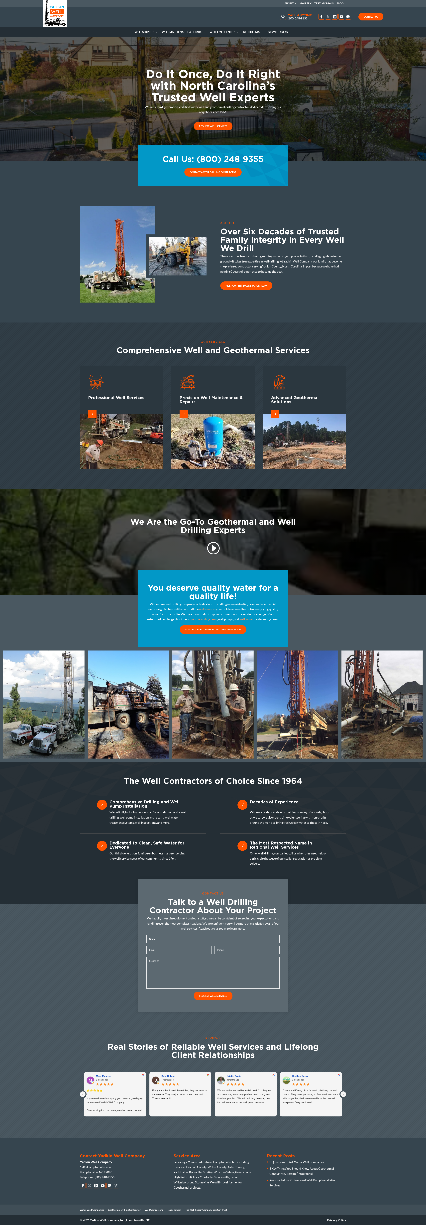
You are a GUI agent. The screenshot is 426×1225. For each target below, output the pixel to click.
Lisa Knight (102, 1076)
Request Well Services (213, 126)
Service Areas (278, 32)
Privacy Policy (336, 1220)
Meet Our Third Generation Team (246, 285)
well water (246, 619)
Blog (340, 3)
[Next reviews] (343, 1094)
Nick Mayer (233, 1076)
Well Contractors (154, 1209)
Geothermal (252, 32)
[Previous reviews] (83, 1094)
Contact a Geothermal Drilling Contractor (213, 629)
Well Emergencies (222, 32)
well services (207, 609)
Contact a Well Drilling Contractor (213, 172)
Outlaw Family (169, 1076)
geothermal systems (204, 619)
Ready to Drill (174, 1209)
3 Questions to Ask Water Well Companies (296, 1162)
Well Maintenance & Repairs (182, 32)
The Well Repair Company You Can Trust (206, 1209)
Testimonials (324, 3)
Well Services (144, 32)
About (289, 3)
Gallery (305, 3)
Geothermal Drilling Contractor (124, 1209)
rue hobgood (299, 1076)
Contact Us (371, 16)
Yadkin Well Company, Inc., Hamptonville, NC (120, 1220)
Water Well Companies (92, 1209)
